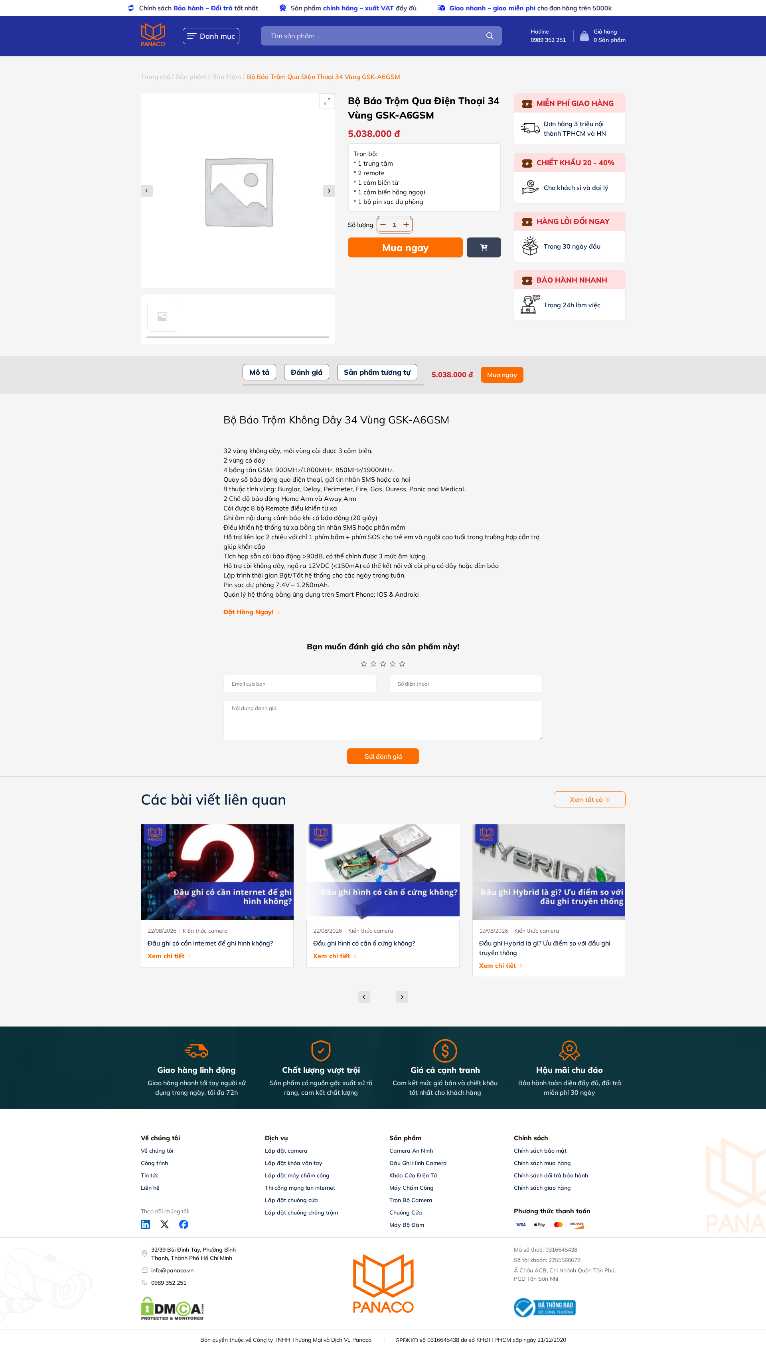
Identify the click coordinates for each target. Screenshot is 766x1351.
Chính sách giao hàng (542, 1187)
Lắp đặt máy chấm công (297, 1175)
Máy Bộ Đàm (406, 1224)
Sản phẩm (191, 77)
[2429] (484, 247)
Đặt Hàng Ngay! (248, 612)
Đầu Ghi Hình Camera (418, 1163)
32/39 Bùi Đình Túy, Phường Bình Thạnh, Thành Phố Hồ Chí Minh (193, 1254)
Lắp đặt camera (286, 1150)
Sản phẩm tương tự (377, 372)
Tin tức (149, 1175)
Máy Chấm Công (411, 1187)
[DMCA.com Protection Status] (172, 1319)
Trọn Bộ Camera (410, 1200)
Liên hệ (150, 1187)
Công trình (154, 1163)
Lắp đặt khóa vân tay (293, 1163)
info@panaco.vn (172, 1270)
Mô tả (259, 372)
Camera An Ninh (411, 1150)
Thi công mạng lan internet (300, 1187)
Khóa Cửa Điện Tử (413, 1175)
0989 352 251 (168, 1282)
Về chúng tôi (157, 1150)
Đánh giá (306, 372)
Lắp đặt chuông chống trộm (301, 1212)
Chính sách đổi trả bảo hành (551, 1175)
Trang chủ (156, 77)
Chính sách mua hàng (542, 1163)
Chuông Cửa (405, 1212)
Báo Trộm (226, 77)
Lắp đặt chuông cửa (291, 1200)
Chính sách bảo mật (540, 1150)
